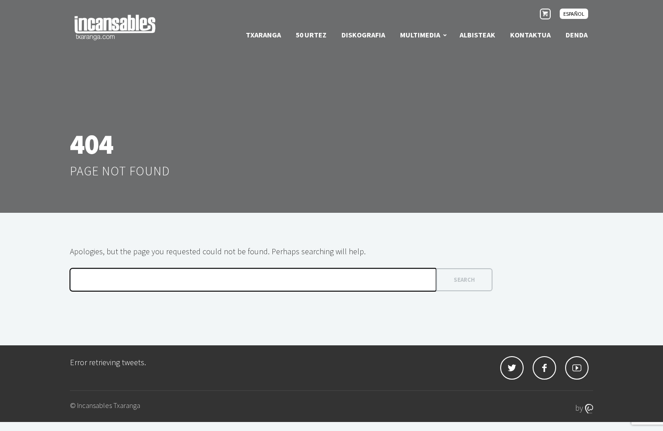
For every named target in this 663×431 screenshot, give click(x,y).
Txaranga (263, 34)
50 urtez (311, 34)
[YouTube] (577, 368)
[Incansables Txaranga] (115, 27)
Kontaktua (530, 34)
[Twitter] (512, 368)
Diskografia (363, 34)
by (580, 408)
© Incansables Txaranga (105, 405)
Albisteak (477, 34)
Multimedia (420, 34)
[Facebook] (544, 368)
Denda (577, 34)
